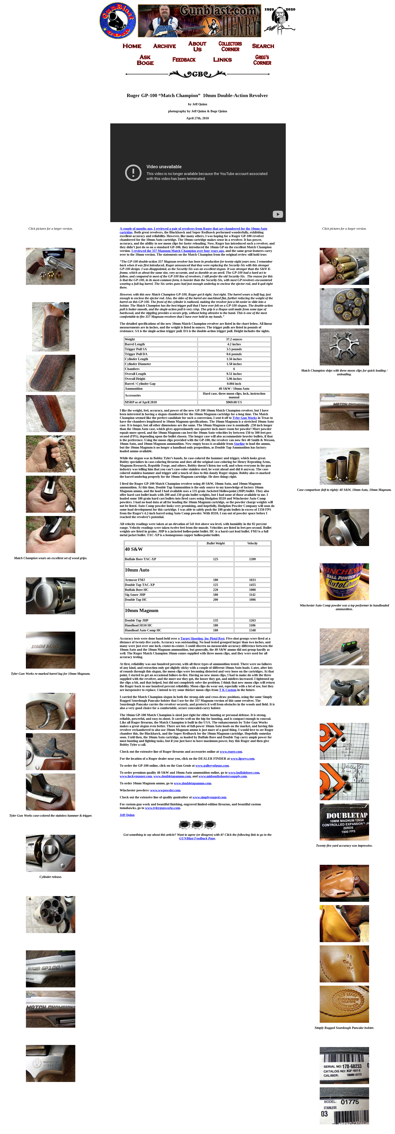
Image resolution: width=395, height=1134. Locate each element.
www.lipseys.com (242, 758)
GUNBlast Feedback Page (197, 838)
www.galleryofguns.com (212, 765)
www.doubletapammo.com (172, 776)
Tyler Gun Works (244, 418)
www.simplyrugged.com (209, 797)
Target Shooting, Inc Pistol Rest (202, 638)
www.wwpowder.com (165, 790)
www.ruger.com (231, 751)
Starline (239, 443)
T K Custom (227, 690)
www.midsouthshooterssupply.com (223, 776)
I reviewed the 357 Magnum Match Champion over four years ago (177, 251)
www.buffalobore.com (243, 772)
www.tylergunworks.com (162, 808)
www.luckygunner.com (136, 776)
